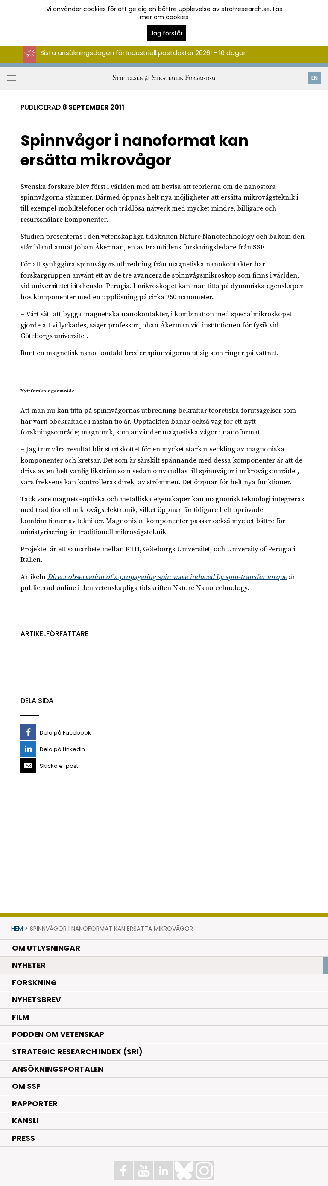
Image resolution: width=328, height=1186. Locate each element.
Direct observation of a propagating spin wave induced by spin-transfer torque (167, 577)
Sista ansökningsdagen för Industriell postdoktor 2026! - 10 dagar (143, 52)
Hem (17, 928)
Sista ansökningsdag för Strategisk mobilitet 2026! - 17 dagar (136, 60)
